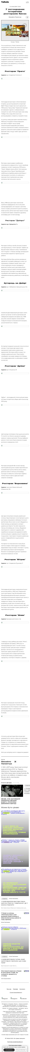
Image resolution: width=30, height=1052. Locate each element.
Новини (4, 898)
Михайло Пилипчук (15, 17)
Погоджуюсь (9, 1049)
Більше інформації (20, 1049)
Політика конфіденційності (15, 1041)
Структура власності (16, 992)
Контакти (22, 989)
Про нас (9, 989)
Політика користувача (15, 1045)
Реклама (15, 989)
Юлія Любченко (13, 898)
